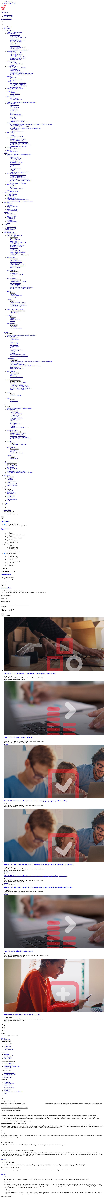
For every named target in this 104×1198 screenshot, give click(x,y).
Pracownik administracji (14, 551)
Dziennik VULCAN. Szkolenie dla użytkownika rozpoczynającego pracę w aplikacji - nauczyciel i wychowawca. (38, 864)
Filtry (2, 516)
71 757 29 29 (4, 12)
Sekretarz (10, 564)
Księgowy (10, 539)
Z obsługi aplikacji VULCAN (12, 524)
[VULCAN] (8, 9)
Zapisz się (6, 680)
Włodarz (10, 533)
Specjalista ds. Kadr (13, 542)
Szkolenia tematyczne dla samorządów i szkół (16, 525)
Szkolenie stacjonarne (10, 579)
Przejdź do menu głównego (10, 2)
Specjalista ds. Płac (13, 541)
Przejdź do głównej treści (10, 3)
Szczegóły (3, 1159)
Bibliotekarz (11, 565)
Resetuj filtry (4, 606)
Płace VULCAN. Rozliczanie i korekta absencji (18, 951)
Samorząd (7, 532)
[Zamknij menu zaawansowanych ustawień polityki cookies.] (1, 1113)
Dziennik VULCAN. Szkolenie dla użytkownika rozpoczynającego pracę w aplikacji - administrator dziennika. (38, 887)
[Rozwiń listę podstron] (7, 153)
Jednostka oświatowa (10, 553)
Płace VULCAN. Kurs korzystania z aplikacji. (18, 737)
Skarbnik (10, 536)
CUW (6, 544)
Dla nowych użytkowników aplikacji (14, 591)
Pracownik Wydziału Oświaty (15, 538)
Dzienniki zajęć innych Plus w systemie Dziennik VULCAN (22, 1014)
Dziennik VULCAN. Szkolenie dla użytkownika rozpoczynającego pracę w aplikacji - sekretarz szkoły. (35, 801)
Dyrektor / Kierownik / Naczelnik (16, 535)
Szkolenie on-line (9, 577)
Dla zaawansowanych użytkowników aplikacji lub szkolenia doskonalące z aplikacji (25, 592)
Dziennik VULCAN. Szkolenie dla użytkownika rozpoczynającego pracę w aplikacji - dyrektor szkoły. (35, 876)
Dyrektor (10, 550)
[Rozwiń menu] (1, 11)
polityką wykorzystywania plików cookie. (35, 1103)
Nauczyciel (11, 562)
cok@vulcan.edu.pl (5, 1039)
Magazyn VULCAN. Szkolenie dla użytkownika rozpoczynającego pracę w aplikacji (30, 673)
